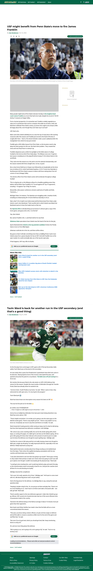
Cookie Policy (63, 560)
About (49, 2)
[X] (83, 2)
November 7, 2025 (39, 409)
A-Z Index (32, 563)
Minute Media (10, 566)
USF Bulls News (22, 2)
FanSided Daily (78, 557)
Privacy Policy (33, 560)
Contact (45, 557)
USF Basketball (41, 2)
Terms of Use (47, 560)
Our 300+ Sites (63, 557)
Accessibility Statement (17, 563)
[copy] (19, 36)
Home (11, 297)
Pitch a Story (13, 560)
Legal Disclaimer (78, 560)
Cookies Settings (48, 563)
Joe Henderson (13, 33)
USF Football (31, 2)
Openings (32, 557)
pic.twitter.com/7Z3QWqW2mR (19, 408)
